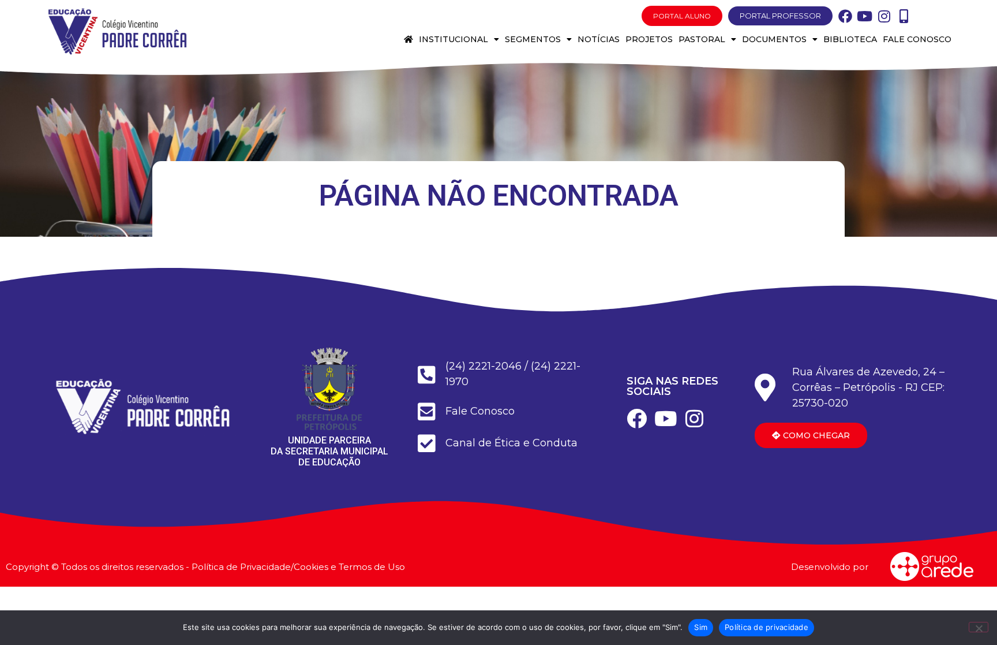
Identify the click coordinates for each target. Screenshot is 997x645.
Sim (700, 627)
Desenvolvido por (829, 566)
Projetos (649, 39)
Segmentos (533, 39)
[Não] (978, 627)
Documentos (774, 39)
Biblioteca (850, 39)
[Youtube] (865, 16)
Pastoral (702, 39)
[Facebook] (845, 16)
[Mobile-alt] (904, 16)
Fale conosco (917, 39)
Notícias (599, 39)
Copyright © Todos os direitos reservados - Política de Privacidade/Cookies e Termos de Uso (205, 566)
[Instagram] (884, 16)
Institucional (453, 39)
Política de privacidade (766, 627)
